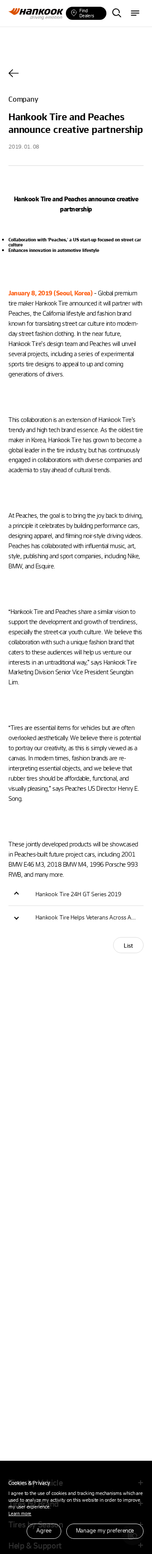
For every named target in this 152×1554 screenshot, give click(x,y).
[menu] (135, 13)
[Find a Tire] (116, 13)
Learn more (19, 1513)
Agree (43, 1530)
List (128, 945)
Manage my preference (105, 1530)
